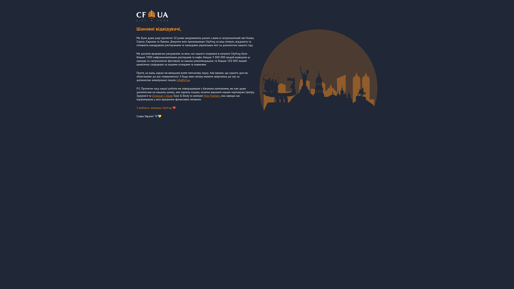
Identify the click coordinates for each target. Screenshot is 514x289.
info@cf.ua (183, 80)
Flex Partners (212, 96)
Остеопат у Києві (162, 96)
